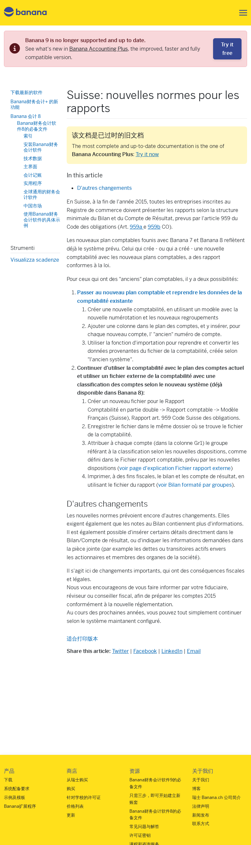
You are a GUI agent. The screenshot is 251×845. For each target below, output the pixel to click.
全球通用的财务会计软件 (42, 195)
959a (136, 226)
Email (194, 651)
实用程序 (33, 183)
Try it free (227, 49)
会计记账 (33, 175)
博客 (196, 788)
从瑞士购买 (77, 780)
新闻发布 (200, 815)
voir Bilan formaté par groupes (195, 484)
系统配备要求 (16, 788)
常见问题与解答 (144, 826)
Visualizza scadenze (34, 259)
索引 (28, 136)
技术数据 (33, 158)
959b (154, 226)
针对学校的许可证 (84, 797)
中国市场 (33, 206)
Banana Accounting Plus (98, 48)
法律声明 (200, 806)
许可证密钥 (140, 835)
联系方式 (200, 823)
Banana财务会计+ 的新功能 (34, 104)
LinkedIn (171, 651)
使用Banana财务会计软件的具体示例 (42, 219)
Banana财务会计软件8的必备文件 (36, 126)
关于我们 (200, 780)
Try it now (147, 154)
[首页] (25, 13)
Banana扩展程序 (20, 806)
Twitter (120, 651)
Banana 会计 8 (25, 116)
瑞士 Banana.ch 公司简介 (216, 797)
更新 (71, 815)
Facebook (145, 651)
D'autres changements (104, 188)
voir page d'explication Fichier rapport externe (175, 468)
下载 (8, 780)
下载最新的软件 (26, 92)
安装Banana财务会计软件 (41, 147)
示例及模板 (14, 797)
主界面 (30, 167)
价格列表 (75, 806)
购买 (71, 788)
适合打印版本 (82, 638)
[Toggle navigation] (241, 13)
